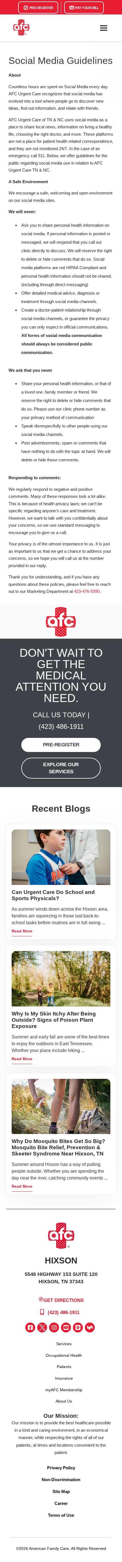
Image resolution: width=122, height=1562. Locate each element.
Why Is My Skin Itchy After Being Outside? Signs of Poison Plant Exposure (54, 1020)
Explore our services (61, 768)
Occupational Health (64, 1355)
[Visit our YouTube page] (66, 1327)
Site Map (61, 1491)
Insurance (64, 1378)
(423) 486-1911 (61, 726)
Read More (22, 931)
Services (63, 1343)
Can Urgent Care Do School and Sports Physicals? (53, 895)
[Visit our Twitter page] (42, 1327)
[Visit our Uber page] (78, 1327)
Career (61, 1503)
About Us (64, 1401)
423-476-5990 (87, 591)
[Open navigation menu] (103, 28)
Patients (64, 1366)
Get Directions (63, 1300)
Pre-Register (41, 8)
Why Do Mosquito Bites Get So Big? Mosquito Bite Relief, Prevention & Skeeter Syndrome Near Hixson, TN (58, 1147)
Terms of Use (61, 1515)
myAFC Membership (63, 1390)
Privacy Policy (61, 1467)
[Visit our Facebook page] (30, 1327)
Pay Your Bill (87, 8)
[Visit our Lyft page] (90, 1327)
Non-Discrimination (61, 1479)
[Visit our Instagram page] (54, 1327)
